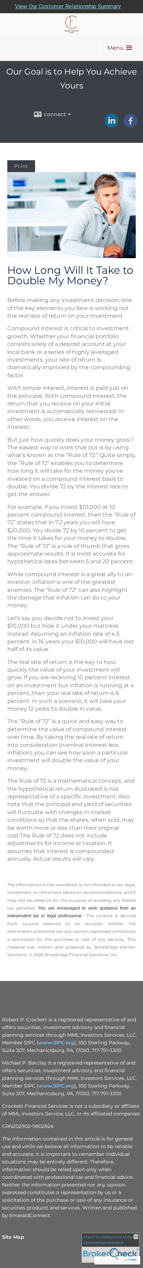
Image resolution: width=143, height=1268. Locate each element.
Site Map (13, 1237)
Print (21, 166)
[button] (119, 48)
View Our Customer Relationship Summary (68, 6)
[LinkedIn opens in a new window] (111, 125)
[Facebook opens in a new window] (130, 125)
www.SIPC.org (56, 1042)
